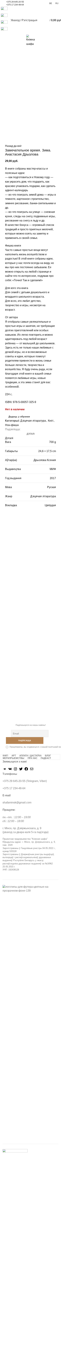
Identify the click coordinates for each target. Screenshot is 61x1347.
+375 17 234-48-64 (15, 5)
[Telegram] (5, 770)
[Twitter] (21, 770)
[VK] (10, 770)
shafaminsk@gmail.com (17, 802)
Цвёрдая (50, 505)
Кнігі (50, 420)
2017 (53, 478)
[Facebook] (26, 770)
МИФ (53, 469)
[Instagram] (15, 770)
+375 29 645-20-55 (15, 2)
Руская (51, 487)
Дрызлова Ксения (45, 460)
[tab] (30, 433)
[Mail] (32, 770)
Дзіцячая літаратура (33, 420)
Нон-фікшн (12, 425)
